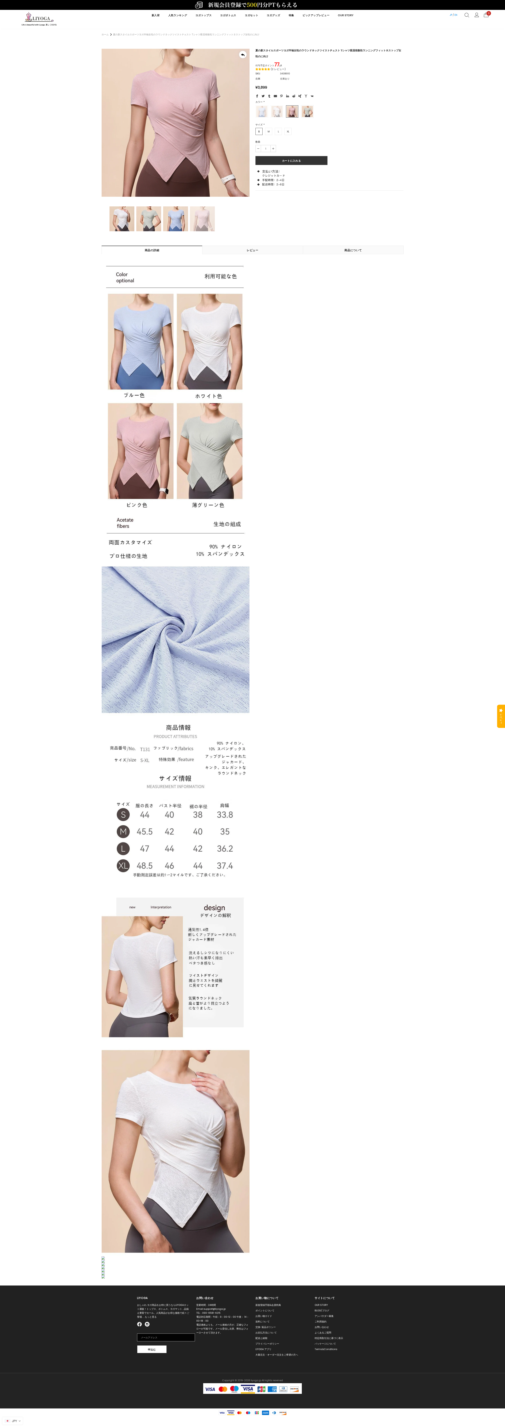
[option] (176, 123)
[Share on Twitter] (263, 97)
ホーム (105, 34)
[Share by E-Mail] (275, 97)
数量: (258, 141)
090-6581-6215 (211, 1313)
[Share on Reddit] (293, 97)
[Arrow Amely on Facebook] (140, 1324)
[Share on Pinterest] (281, 97)
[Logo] (39, 19)
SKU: (258, 73)
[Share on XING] (299, 97)
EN (455, 15)
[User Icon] (476, 15)
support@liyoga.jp (215, 1309)
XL (288, 131)
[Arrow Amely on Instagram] (147, 1324)
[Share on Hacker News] (306, 97)
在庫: (258, 78)
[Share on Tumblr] (269, 97)
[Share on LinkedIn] (287, 97)
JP (451, 15)
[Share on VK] (312, 97)
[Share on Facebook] (257, 97)
